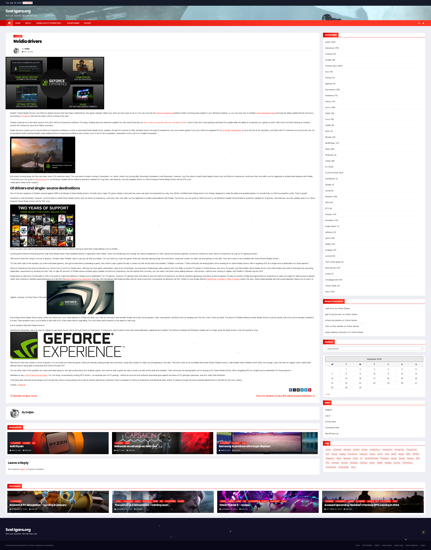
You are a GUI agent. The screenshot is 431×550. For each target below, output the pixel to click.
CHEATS (377, 545)
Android (328, 54)
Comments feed (332, 427)
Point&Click (330, 179)
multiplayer (330, 458)
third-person (330, 268)
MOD (327, 131)
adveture (347, 450)
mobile (328, 125)
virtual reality (331, 286)
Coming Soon (15, 443)
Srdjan (27, 49)
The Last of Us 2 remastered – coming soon (141, 505)
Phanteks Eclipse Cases (24, 396)
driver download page (265, 113)
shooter (328, 214)
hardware (18, 36)
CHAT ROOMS (367, 545)
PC (33, 443)
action (328, 42)
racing (328, 190)
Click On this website (334, 326)
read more (329, 308)
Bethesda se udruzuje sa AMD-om (135, 446)
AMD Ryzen (17, 446)
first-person (330, 89)
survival (328, 256)
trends (328, 274)
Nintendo (329, 155)
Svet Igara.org (18, 11)
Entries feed (330, 422)
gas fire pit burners (333, 314)
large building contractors (336, 332)
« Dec (327, 394)
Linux (327, 119)
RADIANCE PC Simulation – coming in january (38, 505)
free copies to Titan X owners (223, 279)
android (356, 450)
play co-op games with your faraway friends (165, 122)
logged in (23, 469)
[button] (419, 23)
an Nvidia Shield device (232, 130)
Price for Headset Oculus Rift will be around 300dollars (284, 396)
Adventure (329, 48)
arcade (328, 60)
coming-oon (387, 450)
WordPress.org (331, 433)
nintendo (347, 458)
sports (328, 238)
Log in (328, 416)
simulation (329, 220)
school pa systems (333, 320)
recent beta (78, 279)
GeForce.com (41, 179)
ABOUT (28, 23)
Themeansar (48, 545)
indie (387, 454)
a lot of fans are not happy (36, 375)
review (402, 458)
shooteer (335, 463)
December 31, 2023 (20, 509)
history (328, 101)
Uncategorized (331, 280)
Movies (87, 23)
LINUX (393, 454)
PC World (25, 116)
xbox (327, 291)
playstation (385, 458)
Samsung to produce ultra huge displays (244, 446)
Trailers (422, 545)
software (329, 232)
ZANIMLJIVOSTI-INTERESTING (48, 23)
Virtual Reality (344, 467)
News (127, 443)
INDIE (327, 113)
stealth (328, 244)
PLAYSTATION (331, 173)
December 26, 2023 (230, 509)
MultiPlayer (330, 143)
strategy (328, 250)
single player (330, 226)
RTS (327, 208)
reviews (410, 458)
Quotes (328, 185)
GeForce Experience (165, 113)
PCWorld (21, 385)
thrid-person (331, 467)
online (328, 161)
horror (328, 107)
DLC (327, 72)
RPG (327, 202)
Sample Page (398, 545)
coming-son (399, 450)
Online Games (73, 23)
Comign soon (375, 450)
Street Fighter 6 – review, (234, 505)
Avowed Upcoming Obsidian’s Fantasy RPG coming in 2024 (361, 505)
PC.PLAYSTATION (371, 458)
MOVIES (416, 454)
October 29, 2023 (334, 509)
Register (328, 410)
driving (328, 78)
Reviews (328, 196)
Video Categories (412, 545)
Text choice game (333, 262)
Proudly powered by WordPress (17, 545)
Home (17, 23)
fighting (328, 84)
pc (361, 458)
